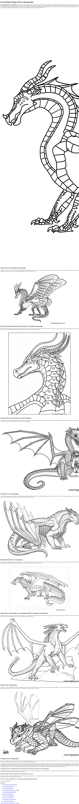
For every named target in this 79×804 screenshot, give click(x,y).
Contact (1, 803)
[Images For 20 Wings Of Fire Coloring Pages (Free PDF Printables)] (39, 373)
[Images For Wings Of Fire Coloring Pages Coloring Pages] (39, 137)
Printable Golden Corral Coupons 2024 (9, 799)
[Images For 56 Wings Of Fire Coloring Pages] (39, 457)
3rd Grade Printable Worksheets (8, 788)
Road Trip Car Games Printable (8, 797)
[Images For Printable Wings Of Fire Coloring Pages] (39, 528)
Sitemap (10, 803)
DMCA (14, 803)
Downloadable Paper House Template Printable (11, 790)
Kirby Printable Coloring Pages (8, 801)
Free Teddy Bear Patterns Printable (8, 795)
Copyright (17, 803)
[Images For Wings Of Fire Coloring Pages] (39, 650)
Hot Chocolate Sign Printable (8, 793)
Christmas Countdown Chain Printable (9, 792)
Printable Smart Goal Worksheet (8, 786)
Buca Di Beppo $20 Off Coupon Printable (10, 784)
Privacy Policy (6, 803)
